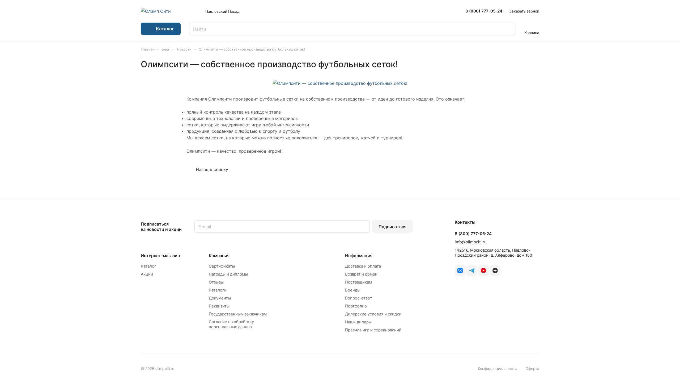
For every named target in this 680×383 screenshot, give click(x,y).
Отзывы (216, 282)
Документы (220, 298)
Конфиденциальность (497, 368)
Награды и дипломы (228, 274)
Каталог (148, 266)
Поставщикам (358, 282)
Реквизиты (219, 306)
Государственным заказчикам (238, 314)
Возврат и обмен (361, 274)
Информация (358, 255)
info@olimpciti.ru (471, 241)
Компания (219, 255)
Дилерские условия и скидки (373, 314)
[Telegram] (471, 270)
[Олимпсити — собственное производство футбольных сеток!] (340, 83)
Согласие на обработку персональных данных (231, 324)
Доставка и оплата (363, 266)
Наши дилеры (358, 321)
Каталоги (218, 290)
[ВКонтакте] (460, 270)
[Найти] (509, 29)
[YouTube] (483, 270)
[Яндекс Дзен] (495, 270)
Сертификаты (222, 266)
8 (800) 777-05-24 (483, 11)
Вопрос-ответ (358, 298)
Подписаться (392, 226)
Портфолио (356, 306)
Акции (147, 274)
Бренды (352, 290)
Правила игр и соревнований (373, 329)
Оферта (532, 368)
